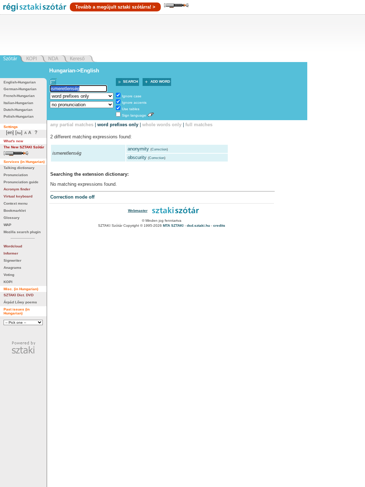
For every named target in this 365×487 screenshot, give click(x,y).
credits (219, 225)
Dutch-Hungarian (18, 110)
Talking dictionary (19, 168)
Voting (9, 275)
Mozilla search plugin (22, 232)
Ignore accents (134, 102)
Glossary (12, 218)
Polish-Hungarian (19, 116)
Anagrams (12, 268)
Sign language (134, 115)
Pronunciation (16, 175)
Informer (11, 253)
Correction (159, 149)
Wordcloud (13, 246)
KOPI (8, 282)
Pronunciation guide (21, 182)
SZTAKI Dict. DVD (19, 295)
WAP (7, 225)
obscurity (137, 157)
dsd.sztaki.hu (198, 225)
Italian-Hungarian (18, 103)
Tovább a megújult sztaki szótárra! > (115, 7)
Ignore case (132, 96)
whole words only (161, 124)
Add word (160, 81)
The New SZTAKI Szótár (24, 147)
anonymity (138, 149)
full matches (198, 124)
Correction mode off (72, 197)
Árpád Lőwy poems (20, 302)
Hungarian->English (74, 70)
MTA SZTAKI (173, 225)
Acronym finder (17, 189)
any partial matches (71, 124)
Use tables (130, 109)
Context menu (15, 203)
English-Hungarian (20, 82)
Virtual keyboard (18, 196)
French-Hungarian (19, 96)
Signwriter (12, 260)
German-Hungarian (20, 89)
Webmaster (138, 210)
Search (130, 81)
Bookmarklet (15, 210)
